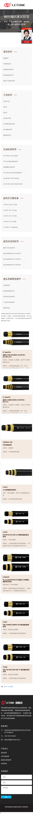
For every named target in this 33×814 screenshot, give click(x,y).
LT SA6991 (6, 397)
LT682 (5, 667)
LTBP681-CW (7, 442)
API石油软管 (5, 756)
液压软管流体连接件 (9, 297)
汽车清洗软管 (7, 445)
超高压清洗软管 (6, 760)
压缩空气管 (6, 101)
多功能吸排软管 (7, 129)
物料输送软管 (7, 135)
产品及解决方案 (15, 21)
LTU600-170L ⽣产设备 (10, 210)
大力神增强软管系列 (9, 490)
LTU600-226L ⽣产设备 (10, 205)
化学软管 (4, 763)
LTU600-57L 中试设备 (9, 221)
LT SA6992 (7, 352)
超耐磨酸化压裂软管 (9, 167)
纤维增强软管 (7, 64)
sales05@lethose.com (12, 740)
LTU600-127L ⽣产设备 (10, 216)
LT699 (5, 487)
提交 (6, 797)
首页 (6, 21)
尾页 (11, 687)
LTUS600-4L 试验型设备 (10, 227)
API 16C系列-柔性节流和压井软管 (13, 184)
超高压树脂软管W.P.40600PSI (12, 259)
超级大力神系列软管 (9, 81)
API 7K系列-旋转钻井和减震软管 (12, 173)
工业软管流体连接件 (9, 302)
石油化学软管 (7, 118)
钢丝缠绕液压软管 (8, 75)
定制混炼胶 (6, 285)
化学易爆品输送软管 (9, 124)
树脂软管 (5, 58)
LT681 (5, 622)
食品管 (5, 113)
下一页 (8, 687)
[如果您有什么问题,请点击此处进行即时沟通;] (26, 36)
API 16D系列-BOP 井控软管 (11, 178)
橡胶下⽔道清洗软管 (9, 248)
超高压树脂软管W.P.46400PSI (12, 253)
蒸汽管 (5, 107)
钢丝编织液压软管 (18, 24)
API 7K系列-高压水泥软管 (10, 156)
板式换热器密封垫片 (9, 291)
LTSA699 (6, 577)
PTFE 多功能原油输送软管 (10, 161)
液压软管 (4, 753)
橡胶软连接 (6, 308)
